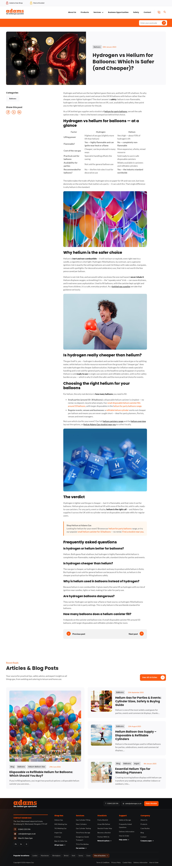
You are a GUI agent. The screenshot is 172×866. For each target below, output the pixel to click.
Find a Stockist (151, 803)
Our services (81, 848)
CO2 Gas (57, 837)
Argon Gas (58, 833)
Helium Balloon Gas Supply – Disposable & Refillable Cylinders (135, 735)
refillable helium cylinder (117, 410)
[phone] (157, 12)
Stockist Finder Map (104, 828)
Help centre (124, 840)
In (21, 844)
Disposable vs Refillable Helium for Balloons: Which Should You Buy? (41, 774)
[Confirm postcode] (164, 23)
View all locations (101, 856)
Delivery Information (126, 832)
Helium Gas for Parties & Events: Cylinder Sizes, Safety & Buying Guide (138, 701)
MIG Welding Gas (60, 824)
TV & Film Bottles (82, 844)
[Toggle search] (165, 12)
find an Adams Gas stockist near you (99, 424)
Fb (16, 844)
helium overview (138, 421)
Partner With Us (103, 837)
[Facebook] (8, 112)
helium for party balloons (115, 111)
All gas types (59, 845)
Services (97, 12)
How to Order (124, 836)
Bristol (66, 856)
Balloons (12, 99)
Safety (136, 12)
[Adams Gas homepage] (57, 803)
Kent (73, 856)
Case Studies (145, 828)
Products (85, 12)
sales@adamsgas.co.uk (132, 803)
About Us (72, 12)
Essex (89, 856)
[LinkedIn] (19, 112)
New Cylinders (81, 824)
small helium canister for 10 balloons (94, 531)
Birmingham (56, 856)
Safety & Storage (125, 820)
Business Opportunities (118, 12)
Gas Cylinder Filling (83, 820)
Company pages (147, 841)
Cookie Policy (127, 862)
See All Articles (149, 677)
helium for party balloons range (127, 406)
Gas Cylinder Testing (83, 828)
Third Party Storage (83, 833)
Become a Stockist (104, 833)
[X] (14, 112)
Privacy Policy (116, 862)
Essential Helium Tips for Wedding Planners (132, 770)
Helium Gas (58, 820)
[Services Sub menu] (102, 12)
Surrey (81, 856)
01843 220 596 (111, 803)
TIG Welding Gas (60, 828)
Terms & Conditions (103, 862)
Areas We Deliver (103, 824)
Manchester (45, 856)
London (34, 856)
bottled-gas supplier (121, 286)
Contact (147, 12)
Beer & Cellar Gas (60, 841)
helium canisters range (113, 421)
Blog (142, 833)
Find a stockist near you (133, 531)
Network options (104, 841)
